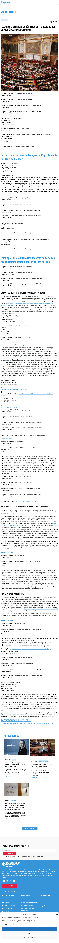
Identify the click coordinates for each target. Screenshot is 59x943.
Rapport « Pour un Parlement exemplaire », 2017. (16, 389)
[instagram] (10, 881)
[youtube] (13, 881)
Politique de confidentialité (29, 941)
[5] (39, 523)
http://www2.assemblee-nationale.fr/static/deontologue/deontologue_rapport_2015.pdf (28, 723)
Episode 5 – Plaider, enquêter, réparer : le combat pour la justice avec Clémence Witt (15, 764)
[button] (56, 914)
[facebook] (3, 881)
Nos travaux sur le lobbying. (9, 407)
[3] (1, 707)
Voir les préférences (29, 937)
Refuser (30, 933)
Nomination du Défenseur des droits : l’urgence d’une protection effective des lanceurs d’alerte (42, 766)
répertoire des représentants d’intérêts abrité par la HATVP (41, 609)
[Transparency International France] (5, 2)
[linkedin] (7, 881)
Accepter (29, 929)
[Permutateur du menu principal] (56, 2)
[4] (1, 713)
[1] (1, 694)
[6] (21, 539)
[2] (1, 702)
